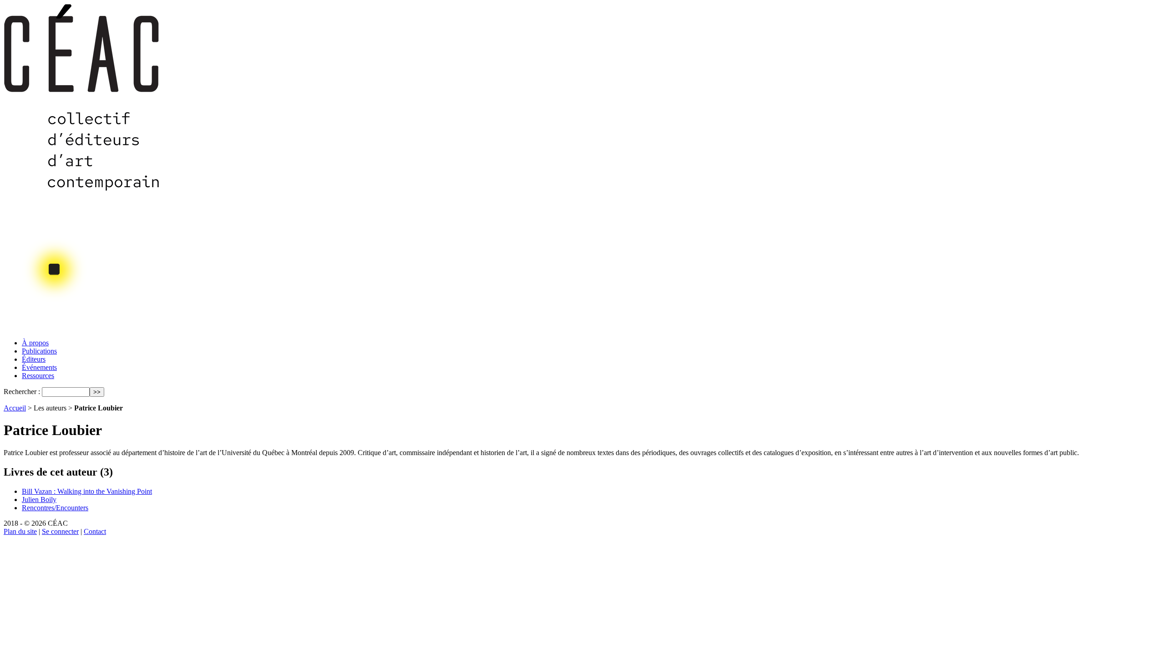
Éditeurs (34, 359)
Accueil (15, 408)
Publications (39, 351)
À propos (35, 343)
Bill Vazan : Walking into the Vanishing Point (87, 491)
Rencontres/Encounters (55, 508)
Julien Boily (39, 499)
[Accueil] (82, 329)
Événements (39, 367)
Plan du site (20, 531)
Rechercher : (22, 391)
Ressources (38, 375)
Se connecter (60, 531)
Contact (95, 531)
